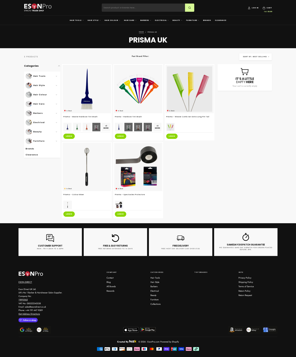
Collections (155, 304)
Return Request (245, 295)
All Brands (111, 286)
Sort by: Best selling (255, 56)
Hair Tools (76, 20)
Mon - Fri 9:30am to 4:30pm (50, 248)
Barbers (144, 20)
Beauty (176, 20)
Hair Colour (111, 20)
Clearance (220, 20)
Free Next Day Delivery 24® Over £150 (180, 248)
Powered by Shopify (169, 341)
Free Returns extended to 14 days (115, 248)
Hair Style (93, 20)
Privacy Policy (244, 277)
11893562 (23, 299)
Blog (109, 282)
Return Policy (244, 290)
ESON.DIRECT (25, 282)
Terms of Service (246, 286)
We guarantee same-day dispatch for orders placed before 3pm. (245, 248)
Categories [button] (31, 66)
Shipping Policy (245, 282)
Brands (207, 20)
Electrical (161, 20)
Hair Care (129, 20)
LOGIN (69, 136)
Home (141, 32)
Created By (122, 341)
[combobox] (145, 7)
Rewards (110, 290)
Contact (110, 277)
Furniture (191, 20)
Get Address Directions (29, 313)
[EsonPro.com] (30, 274)
